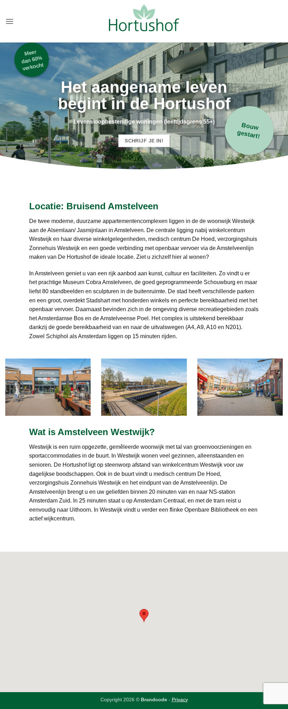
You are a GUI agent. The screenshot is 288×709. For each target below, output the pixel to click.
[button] (9, 21)
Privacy (180, 699)
